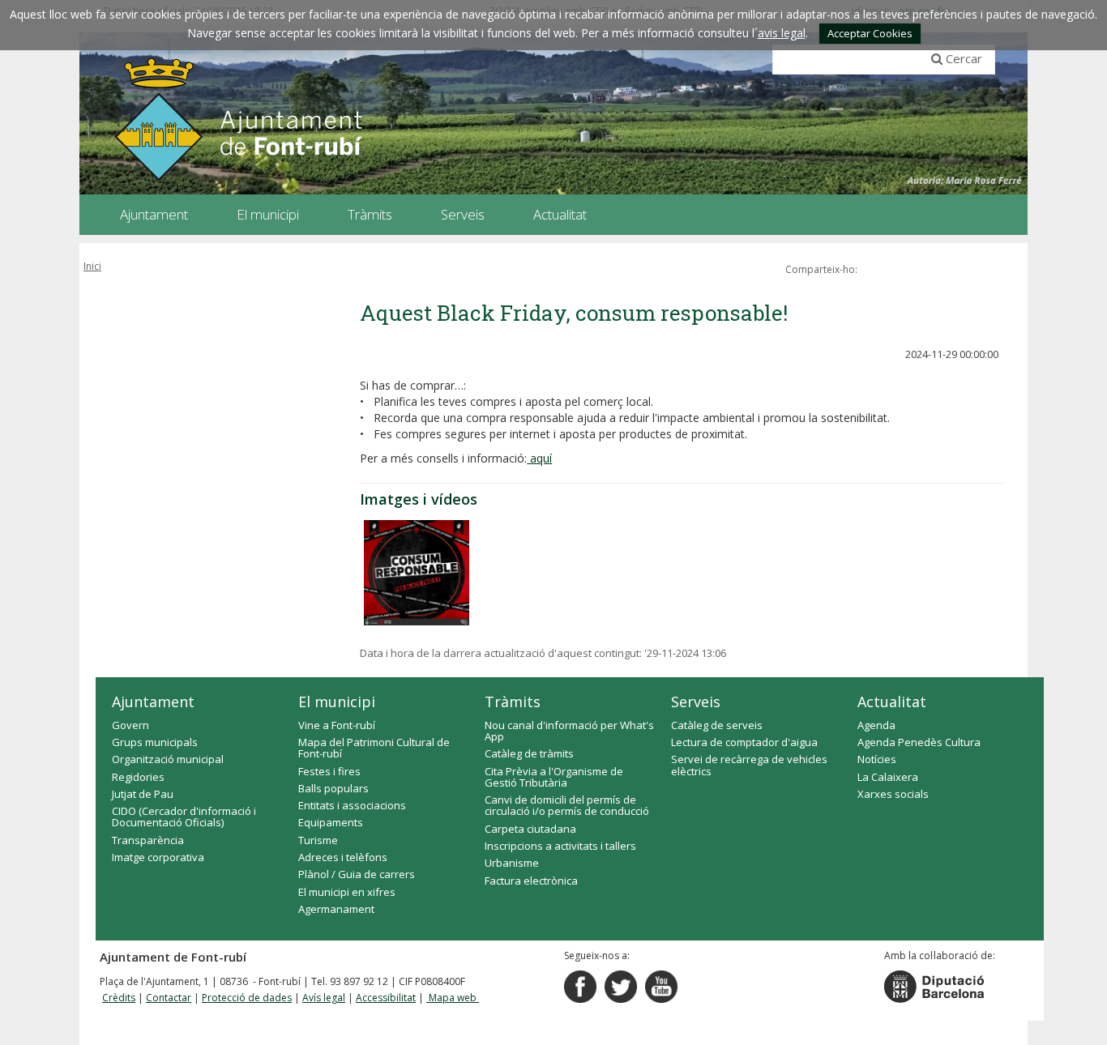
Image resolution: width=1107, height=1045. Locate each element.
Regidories (138, 777)
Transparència (148, 840)
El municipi (336, 701)
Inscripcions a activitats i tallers (560, 845)
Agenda (876, 725)
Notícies (876, 759)
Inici (92, 266)
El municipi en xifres (346, 892)
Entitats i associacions (352, 805)
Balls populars (333, 788)
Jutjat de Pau (142, 794)
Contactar (168, 997)
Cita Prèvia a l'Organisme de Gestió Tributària (554, 777)
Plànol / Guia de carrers (356, 874)
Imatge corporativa (158, 857)
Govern (130, 725)
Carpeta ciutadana (530, 828)
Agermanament (336, 909)
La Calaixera (887, 777)
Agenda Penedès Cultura (919, 742)
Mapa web (452, 997)
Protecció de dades (247, 997)
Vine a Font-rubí (336, 725)
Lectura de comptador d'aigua (744, 742)
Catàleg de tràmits (529, 753)
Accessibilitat (386, 997)
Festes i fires (329, 771)
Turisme (318, 840)
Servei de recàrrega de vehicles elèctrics (749, 765)
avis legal (782, 33)
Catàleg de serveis (717, 725)
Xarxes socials (893, 794)
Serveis (695, 701)
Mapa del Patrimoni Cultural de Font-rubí (374, 748)
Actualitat (891, 701)
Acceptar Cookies (870, 33)
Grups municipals (155, 742)
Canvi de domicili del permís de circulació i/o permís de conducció (567, 805)
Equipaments (330, 822)
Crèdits (118, 997)
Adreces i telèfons (342, 857)
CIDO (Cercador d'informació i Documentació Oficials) (184, 817)
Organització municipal (168, 759)
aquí (539, 458)
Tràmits (513, 701)
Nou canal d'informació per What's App (569, 731)
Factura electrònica (531, 880)
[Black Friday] (416, 572)
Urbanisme (512, 862)
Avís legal (323, 997)
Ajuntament (153, 701)
